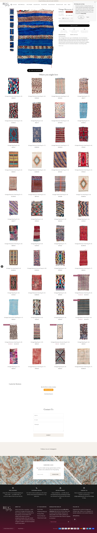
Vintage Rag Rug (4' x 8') (13, 292)
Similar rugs (66, 18)
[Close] (95, 2)
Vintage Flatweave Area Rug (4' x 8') (13, 243)
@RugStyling (76, 515)
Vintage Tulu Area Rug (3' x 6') (13, 268)
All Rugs (15, 4)
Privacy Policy (40, 513)
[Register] (68, 521)
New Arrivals (21, 4)
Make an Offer (70, 11)
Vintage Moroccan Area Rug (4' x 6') (13, 96)
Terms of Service (41, 515)
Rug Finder (29, 4)
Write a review (48, 389)
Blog (69, 4)
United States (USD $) (8, 528)
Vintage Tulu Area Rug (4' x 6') (83, 194)
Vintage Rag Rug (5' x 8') (60, 366)
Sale (65, 4)
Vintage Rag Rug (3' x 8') (37, 243)
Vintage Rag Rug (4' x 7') (83, 96)
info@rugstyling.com (79, 496)
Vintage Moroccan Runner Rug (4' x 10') (36, 268)
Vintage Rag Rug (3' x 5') (13, 219)
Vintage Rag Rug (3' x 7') (83, 120)
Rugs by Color (59, 4)
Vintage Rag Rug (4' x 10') (37, 342)
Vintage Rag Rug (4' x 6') (37, 120)
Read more (61, 45)
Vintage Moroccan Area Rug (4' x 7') (37, 145)
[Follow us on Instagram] (75, 519)
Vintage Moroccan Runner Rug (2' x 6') (60, 342)
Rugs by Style (37, 4)
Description (62, 34)
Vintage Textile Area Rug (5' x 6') (60, 194)
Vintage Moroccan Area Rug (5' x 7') (83, 366)
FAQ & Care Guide (41, 518)
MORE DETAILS (74, 34)
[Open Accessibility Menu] (2, 266)
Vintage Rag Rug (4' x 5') (37, 219)
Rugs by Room (51, 4)
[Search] (11, 4)
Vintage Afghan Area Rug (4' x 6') (83, 317)
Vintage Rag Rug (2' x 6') (83, 342)
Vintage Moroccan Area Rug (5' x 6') (36, 292)
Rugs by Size (44, 4)
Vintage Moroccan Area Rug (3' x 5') (36, 194)
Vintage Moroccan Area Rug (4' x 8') (13, 342)
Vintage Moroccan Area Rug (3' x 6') (13, 170)
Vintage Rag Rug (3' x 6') (13, 145)
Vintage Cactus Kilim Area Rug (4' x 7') (13, 317)
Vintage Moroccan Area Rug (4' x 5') (60, 170)
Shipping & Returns (42, 511)
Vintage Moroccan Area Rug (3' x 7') (13, 194)
